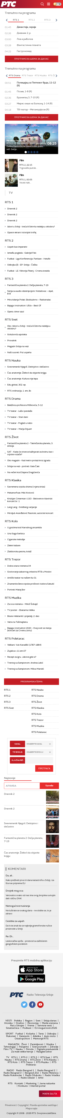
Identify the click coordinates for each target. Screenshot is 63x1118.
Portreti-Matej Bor (16, 589)
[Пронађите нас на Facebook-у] (32, 1004)
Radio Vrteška (52, 1075)
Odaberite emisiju (35, 752)
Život (24, 1044)
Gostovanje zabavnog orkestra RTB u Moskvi (29, 571)
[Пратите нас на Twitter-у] (24, 1004)
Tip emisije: (17, 752)
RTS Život (12, 437)
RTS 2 (9, 240)
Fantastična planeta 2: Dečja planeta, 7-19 (27, 285)
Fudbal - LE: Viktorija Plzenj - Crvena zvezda (28, 270)
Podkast (26, 1027)
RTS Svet (11, 319)
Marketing (31, 1083)
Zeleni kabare (13, 545)
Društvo (20, 1023)
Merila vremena (50, 1023)
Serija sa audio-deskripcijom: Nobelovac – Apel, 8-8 (30, 292)
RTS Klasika (13, 480)
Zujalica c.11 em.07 (16, 650)
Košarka (30, 1033)
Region (28, 1020)
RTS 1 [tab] (16, 19)
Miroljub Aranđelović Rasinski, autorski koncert (30, 513)
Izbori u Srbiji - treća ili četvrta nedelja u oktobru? (31, 226)
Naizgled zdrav (44, 1051)
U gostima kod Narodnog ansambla (24, 527)
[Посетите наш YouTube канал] (40, 1004)
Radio (10, 1070)
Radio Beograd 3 (12, 1072)
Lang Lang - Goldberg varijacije (22, 507)
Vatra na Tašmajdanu (17, 622)
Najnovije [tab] (9, 778)
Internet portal (37, 1085)
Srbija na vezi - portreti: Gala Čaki (23, 466)
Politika (18, 1020)
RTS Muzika (13, 598)
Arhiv (40, 1077)
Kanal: (18, 744)
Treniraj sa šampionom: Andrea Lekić (25, 662)
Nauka (19, 1049)
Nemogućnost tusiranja (18, 905)
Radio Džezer (28, 1077)
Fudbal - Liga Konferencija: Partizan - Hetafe (28, 258)
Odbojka (51, 1033)
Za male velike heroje (22, 1051)
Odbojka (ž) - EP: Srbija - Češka (22, 264)
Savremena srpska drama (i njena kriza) (26, 486)
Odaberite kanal (34, 744)
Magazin (13, 1044)
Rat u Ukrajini (17, 1025)
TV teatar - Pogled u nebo (19, 423)
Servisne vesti (44, 1025)
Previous (6, 20)
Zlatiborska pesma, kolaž (19, 551)
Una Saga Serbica (16, 533)
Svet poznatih (39, 1046)
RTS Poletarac (15, 639)
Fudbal (19, 1033)
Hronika (8, 1023)
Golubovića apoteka (17, 334)
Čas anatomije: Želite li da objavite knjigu (27, 372)
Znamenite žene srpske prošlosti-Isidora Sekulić (30, 583)
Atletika (37, 1036)
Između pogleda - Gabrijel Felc (21, 252)
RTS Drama (13, 399)
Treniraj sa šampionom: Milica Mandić (25, 668)
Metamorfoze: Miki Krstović (20, 492)
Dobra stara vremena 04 (19, 565)
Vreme (30, 1025)
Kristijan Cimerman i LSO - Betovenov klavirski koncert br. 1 (29, 500)
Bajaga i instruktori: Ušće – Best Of (24, 305)
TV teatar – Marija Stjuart (19, 429)
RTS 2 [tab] (32, 19)
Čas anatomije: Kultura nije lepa (22, 378)
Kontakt (19, 1083)
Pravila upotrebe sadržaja (43, 1105)
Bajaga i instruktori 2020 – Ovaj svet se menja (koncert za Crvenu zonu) (29, 629)
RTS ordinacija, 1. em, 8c (19, 390)
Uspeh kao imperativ (17, 246)
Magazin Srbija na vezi (18, 346)
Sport (9, 1033)
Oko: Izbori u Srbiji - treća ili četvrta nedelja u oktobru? (28, 327)
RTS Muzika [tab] (41, 75)
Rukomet (11, 1036)
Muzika (50, 1044)
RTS (10, 1083)
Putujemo (24, 1046)
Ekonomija (33, 1023)
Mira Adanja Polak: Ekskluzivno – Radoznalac (29, 299)
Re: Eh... (10, 936)
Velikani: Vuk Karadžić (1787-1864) (24, 644)
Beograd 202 (32, 1072)
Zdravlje (54, 1046)
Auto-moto (50, 1036)
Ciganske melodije (16, 539)
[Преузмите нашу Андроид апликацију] (31, 978)
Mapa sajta (49, 1093)
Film (21, 160)
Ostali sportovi (22, 1038)
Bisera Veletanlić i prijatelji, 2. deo (23, 616)
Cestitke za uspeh (15, 921)
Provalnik (11, 340)
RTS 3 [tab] (47, 19)
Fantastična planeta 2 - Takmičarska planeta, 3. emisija (30, 444)
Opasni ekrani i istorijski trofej (21, 232)
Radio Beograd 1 (25, 1070)
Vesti (8, 1020)
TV (7, 1057)
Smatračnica (12, 1027)
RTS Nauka (13, 360)
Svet (38, 1020)
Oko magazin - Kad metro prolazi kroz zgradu (28, 460)
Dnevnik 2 (12, 208)
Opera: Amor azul (15, 311)
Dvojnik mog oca (14, 890)
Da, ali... (9, 875)
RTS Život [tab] (53, 75)
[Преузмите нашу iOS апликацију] (31, 969)
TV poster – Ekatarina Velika (21, 610)
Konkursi (23, 1085)
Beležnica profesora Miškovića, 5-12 (25, 405)
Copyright (23, 1105)
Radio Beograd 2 (46, 1070)
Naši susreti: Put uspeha (19, 352)
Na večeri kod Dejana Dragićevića (23, 472)
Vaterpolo (24, 1036)
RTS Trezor (13, 559)
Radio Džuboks (33, 1075)
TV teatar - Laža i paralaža (19, 411)
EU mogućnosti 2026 (46, 1027)
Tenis (41, 1033)
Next (56, 20)
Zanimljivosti (36, 1044)
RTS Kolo (11, 521)
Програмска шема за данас (31, 58)
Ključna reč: (17, 760)
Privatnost (10, 1105)
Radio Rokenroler (12, 1075)
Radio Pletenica (50, 1072)
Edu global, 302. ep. (16, 384)
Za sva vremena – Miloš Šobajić (22, 604)
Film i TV (8, 1049)
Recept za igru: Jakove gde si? (21, 657)
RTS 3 (9, 279)
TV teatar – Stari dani (17, 417)
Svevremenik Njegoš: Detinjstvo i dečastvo (28, 366)
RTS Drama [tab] (14, 75)
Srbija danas (50, 1020)
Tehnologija (10, 1046)
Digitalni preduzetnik (47, 1049)
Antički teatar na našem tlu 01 (21, 577)
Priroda (30, 1049)
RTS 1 (9, 202)
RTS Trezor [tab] (27, 75)
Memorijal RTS (40, 1038)
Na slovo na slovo (15, 140)
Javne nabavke (47, 1083)
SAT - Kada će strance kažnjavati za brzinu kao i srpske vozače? (30, 453)
